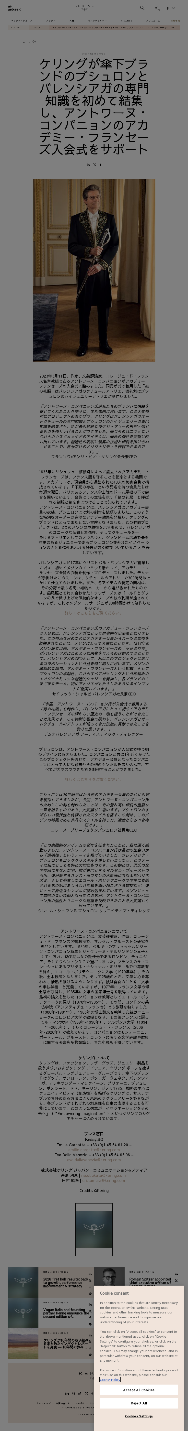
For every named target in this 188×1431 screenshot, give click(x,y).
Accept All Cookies (139, 1390)
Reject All (139, 1403)
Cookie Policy (110, 1379)
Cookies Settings (139, 1416)
